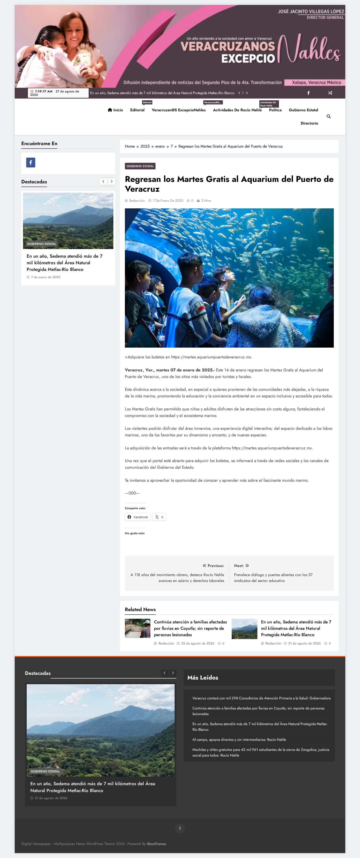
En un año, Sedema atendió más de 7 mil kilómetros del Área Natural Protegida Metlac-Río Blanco (296, 628)
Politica (275, 110)
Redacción (137, 200)
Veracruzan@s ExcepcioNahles (180, 108)
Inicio (117, 110)
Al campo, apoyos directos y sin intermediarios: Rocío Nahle (189, 93)
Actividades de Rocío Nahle (239, 108)
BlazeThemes (156, 843)
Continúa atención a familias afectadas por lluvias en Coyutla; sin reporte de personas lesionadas (190, 628)
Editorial (139, 108)
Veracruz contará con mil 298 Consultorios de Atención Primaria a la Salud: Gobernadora (261, 698)
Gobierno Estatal (303, 110)
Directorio (309, 123)
